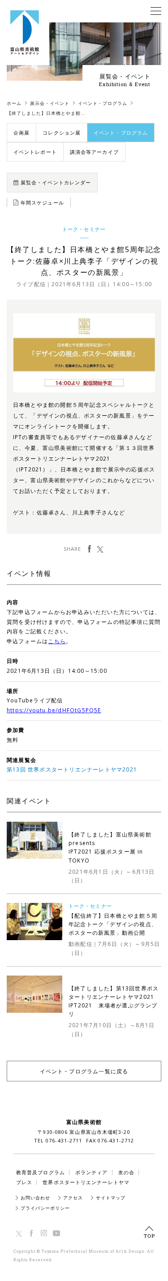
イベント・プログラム (121, 132)
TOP (149, 1232)
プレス (24, 1182)
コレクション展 (62, 132)
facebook (89, 549)
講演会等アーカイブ (94, 151)
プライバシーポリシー (45, 1208)
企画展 (21, 132)
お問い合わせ (35, 1197)
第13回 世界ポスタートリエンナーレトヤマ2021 (72, 769)
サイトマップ (110, 1197)
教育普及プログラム (40, 1172)
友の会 (126, 1172)
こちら (57, 641)
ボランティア (91, 1172)
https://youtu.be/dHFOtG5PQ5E (54, 710)
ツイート (100, 549)
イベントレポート (35, 151)
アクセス (73, 1197)
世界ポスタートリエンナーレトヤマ (86, 1182)
